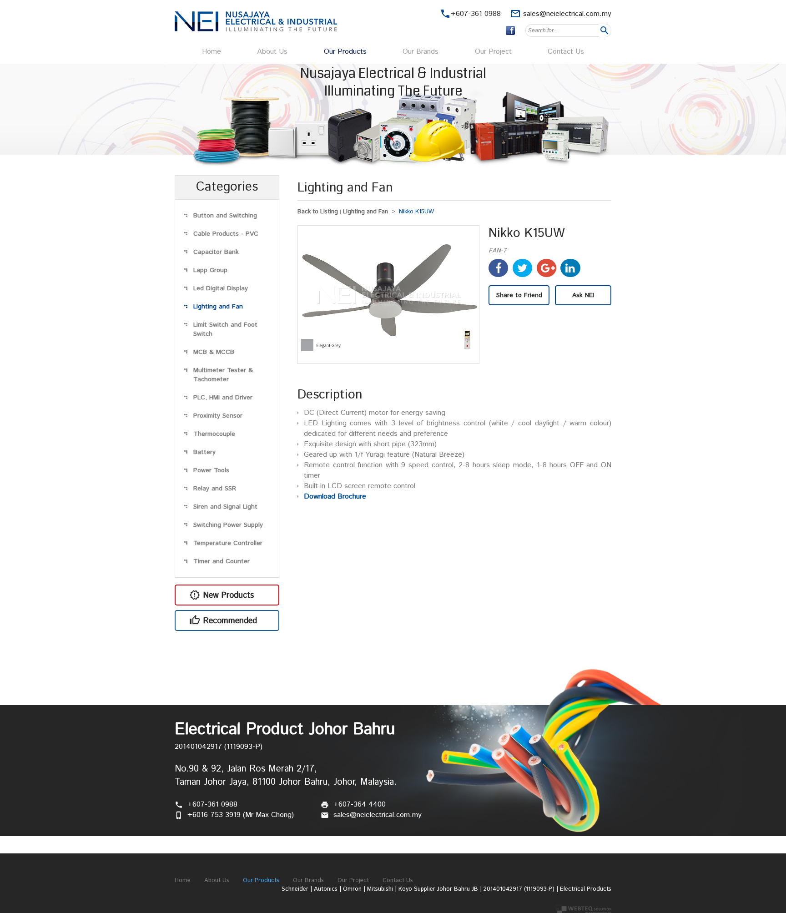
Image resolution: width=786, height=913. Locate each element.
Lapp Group (210, 270)
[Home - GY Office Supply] (256, 29)
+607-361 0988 (212, 804)
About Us (272, 51)
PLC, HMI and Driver (222, 397)
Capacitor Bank (216, 252)
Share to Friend (519, 295)
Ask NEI (583, 295)
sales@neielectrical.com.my (567, 14)
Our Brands (420, 51)
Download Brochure (335, 496)
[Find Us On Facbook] (510, 30)
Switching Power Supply (228, 525)
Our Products (345, 51)
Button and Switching (225, 215)
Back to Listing (317, 211)
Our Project (493, 51)
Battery (204, 452)
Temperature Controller (227, 543)
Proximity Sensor (217, 415)
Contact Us (566, 51)
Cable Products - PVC (225, 233)
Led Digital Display (220, 288)
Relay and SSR (214, 488)
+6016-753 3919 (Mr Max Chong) (240, 815)
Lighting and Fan (218, 306)
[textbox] (562, 30)
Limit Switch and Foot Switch (225, 329)
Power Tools (211, 470)
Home (211, 51)
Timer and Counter (221, 561)
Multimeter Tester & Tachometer (223, 375)
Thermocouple (214, 434)
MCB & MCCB (213, 352)
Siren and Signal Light (225, 506)
